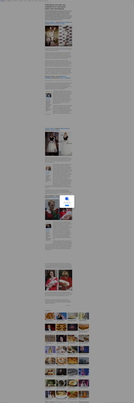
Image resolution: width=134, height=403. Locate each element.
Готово (67, 205)
